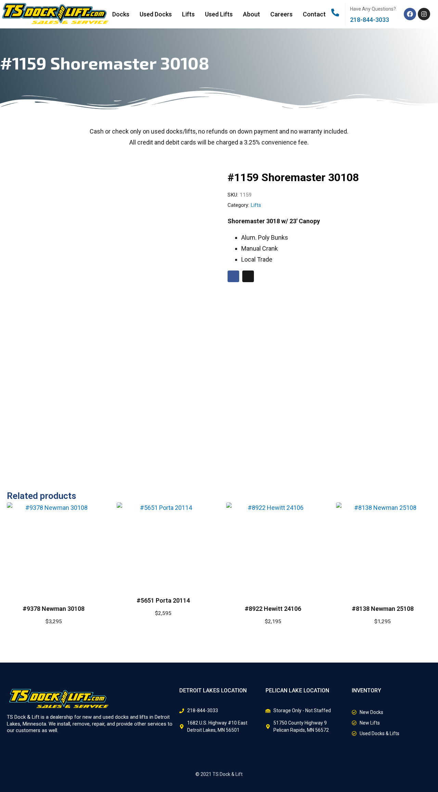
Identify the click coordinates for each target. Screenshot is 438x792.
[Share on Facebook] (233, 276)
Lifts (188, 14)
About (251, 14)
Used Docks (156, 14)
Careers (281, 14)
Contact (314, 14)
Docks (120, 14)
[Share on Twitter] (248, 276)
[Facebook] (410, 14)
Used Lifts (219, 14)
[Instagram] (424, 14)
